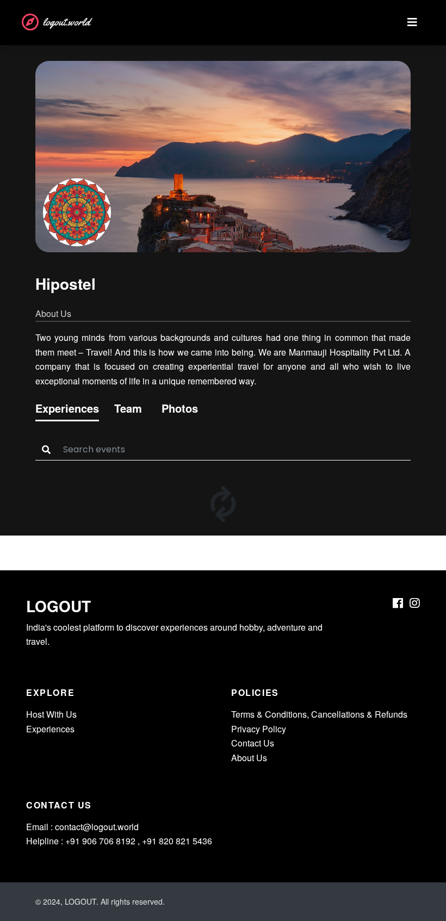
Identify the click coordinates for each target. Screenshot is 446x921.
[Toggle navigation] (412, 22)
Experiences (50, 729)
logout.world (66, 22)
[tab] (67, 410)
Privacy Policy (258, 729)
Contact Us (252, 743)
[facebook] (398, 603)
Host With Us (51, 714)
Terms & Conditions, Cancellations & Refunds (319, 714)
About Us (249, 757)
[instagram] (415, 603)
